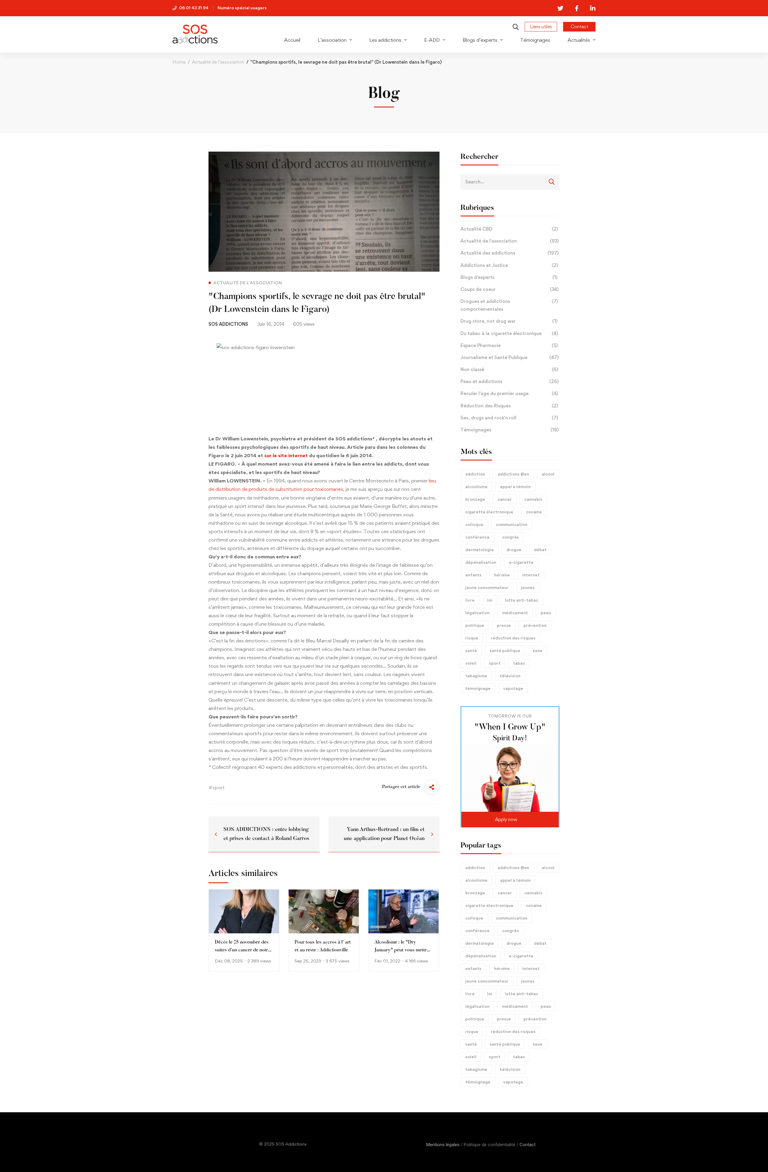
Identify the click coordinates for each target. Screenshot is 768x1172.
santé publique (505, 650)
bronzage (475, 499)
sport (494, 663)
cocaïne (534, 511)
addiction (475, 473)
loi (489, 600)
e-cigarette (521, 562)
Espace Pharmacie (509, 345)
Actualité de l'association (509, 241)
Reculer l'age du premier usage (509, 393)
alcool (548, 473)
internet (531, 574)
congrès (510, 536)
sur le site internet (286, 455)
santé (471, 650)
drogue (513, 549)
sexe (537, 650)
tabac (519, 663)
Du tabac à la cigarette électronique (509, 333)
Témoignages (509, 430)
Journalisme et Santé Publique (509, 357)
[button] (510, 819)
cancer (505, 499)
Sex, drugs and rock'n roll (509, 418)
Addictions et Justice (509, 265)
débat (540, 549)
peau (546, 612)
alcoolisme (476, 486)
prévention (535, 625)
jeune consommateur (486, 587)
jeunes (528, 587)
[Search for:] (510, 182)
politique (474, 625)
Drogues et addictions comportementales (509, 305)
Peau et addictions (509, 381)
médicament (515, 612)
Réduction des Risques (509, 406)
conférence (477, 536)
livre (470, 600)
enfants (473, 574)
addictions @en (513, 473)
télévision (510, 675)
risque (471, 637)
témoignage (477, 688)
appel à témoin (515, 486)
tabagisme (476, 675)
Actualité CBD (509, 229)
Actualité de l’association (218, 62)
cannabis (533, 499)
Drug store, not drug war (508, 321)
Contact (528, 1144)
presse (504, 625)
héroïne (502, 574)
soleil (470, 663)
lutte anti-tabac (521, 600)
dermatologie (479, 549)
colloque (474, 524)
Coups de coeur (509, 289)
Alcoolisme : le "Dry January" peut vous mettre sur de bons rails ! (401, 950)
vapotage (513, 688)
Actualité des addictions (509, 253)
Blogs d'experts (508, 277)
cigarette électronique (489, 511)
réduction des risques (513, 637)
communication (511, 524)
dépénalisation (480, 562)
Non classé (509, 369)
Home (178, 62)
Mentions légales (443, 1144)
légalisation (477, 612)
